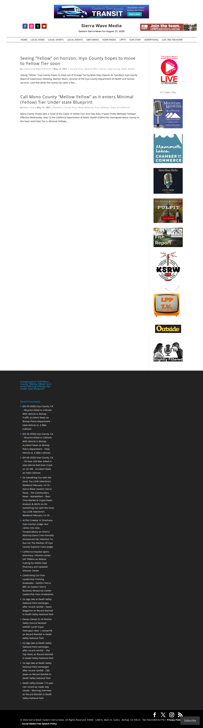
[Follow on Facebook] (25, 26)
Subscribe (190, 720)
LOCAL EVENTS (75, 40)
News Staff (28, 107)
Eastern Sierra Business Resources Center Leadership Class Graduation (38, 590)
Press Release (102, 107)
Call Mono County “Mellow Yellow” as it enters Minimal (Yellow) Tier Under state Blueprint (77, 99)
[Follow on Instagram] (31, 26)
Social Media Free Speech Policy (39, 723)
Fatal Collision (33, 472)
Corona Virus (76, 68)
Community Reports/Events (37, 68)
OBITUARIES (92, 40)
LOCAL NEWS (38, 40)
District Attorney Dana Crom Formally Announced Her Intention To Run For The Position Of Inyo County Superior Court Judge (38, 539)
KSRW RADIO (109, 40)
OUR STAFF (135, 40)
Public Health (128, 68)
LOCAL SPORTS (56, 40)
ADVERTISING (151, 40)
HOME (24, 40)
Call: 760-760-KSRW (172, 40)
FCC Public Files (168, 92)
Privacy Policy (174, 719)
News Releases (86, 107)
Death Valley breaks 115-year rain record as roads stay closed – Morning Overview (38, 686)
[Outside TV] (168, 332)
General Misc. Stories (96, 68)
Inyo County (114, 68)
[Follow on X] (37, 26)
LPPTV (123, 40)
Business (57, 107)
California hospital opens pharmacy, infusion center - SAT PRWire (37, 555)
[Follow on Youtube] (44, 26)
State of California (120, 107)
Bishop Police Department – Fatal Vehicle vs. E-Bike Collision (37, 425)
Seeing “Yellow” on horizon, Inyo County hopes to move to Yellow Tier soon (78, 60)
